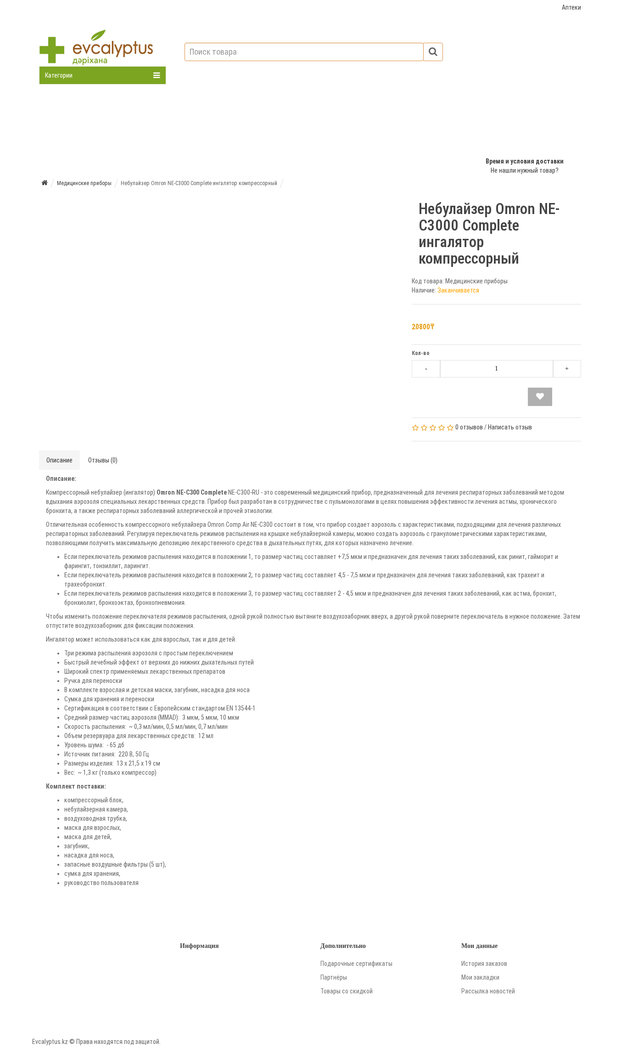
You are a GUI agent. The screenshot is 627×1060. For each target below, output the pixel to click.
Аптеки (571, 7)
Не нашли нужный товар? (525, 170)
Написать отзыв (510, 427)
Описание (59, 460)
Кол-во (421, 353)
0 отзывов (469, 427)
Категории (59, 75)
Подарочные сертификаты (356, 963)
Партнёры (333, 977)
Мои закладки (480, 977)
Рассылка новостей (488, 991)
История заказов (484, 963)
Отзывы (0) (103, 460)
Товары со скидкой (346, 991)
